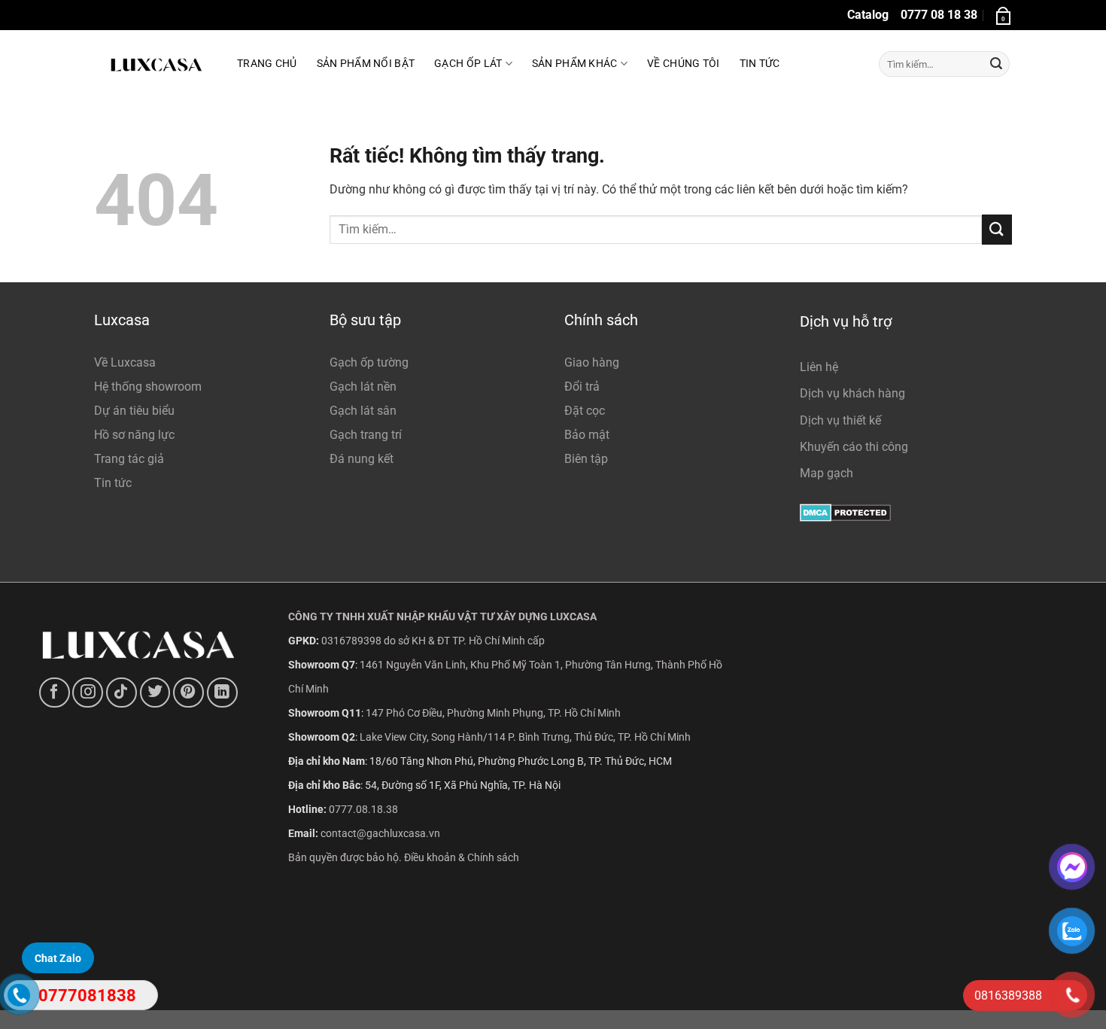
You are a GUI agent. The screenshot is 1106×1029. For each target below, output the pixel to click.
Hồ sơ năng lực (134, 435)
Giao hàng (591, 362)
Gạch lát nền (363, 386)
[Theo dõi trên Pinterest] (188, 692)
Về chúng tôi (683, 63)
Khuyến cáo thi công (854, 447)
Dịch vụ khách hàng (852, 393)
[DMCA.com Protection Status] (845, 511)
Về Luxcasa (125, 362)
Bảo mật (586, 435)
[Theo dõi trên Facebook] (54, 692)
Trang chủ (267, 63)
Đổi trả (582, 386)
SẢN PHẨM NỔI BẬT (366, 63)
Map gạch (826, 473)
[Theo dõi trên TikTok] (121, 692)
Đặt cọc (584, 410)
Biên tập (586, 459)
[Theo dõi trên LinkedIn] (222, 692)
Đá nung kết (361, 459)
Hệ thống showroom (148, 386)
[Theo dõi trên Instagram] (87, 692)
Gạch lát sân (363, 410)
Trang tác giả (129, 459)
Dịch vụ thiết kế (840, 420)
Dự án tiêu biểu (134, 410)
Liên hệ (819, 367)
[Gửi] (996, 64)
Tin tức (760, 63)
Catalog (868, 15)
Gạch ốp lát (468, 63)
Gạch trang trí (366, 435)
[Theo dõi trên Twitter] (155, 692)
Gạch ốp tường (369, 362)
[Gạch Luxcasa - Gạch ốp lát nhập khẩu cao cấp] (154, 64)
